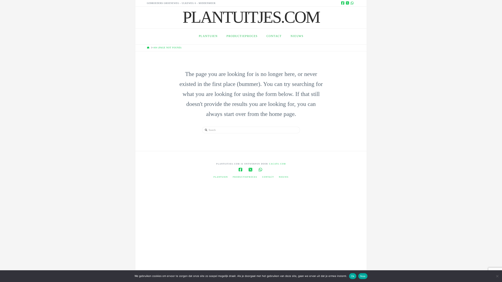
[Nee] (497, 276)
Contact (268, 177)
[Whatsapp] (352, 3)
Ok (353, 276)
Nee (363, 276)
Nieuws (284, 177)
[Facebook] (343, 3)
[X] (348, 3)
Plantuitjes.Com (251, 17)
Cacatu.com (277, 164)
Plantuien (221, 177)
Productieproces (245, 177)
